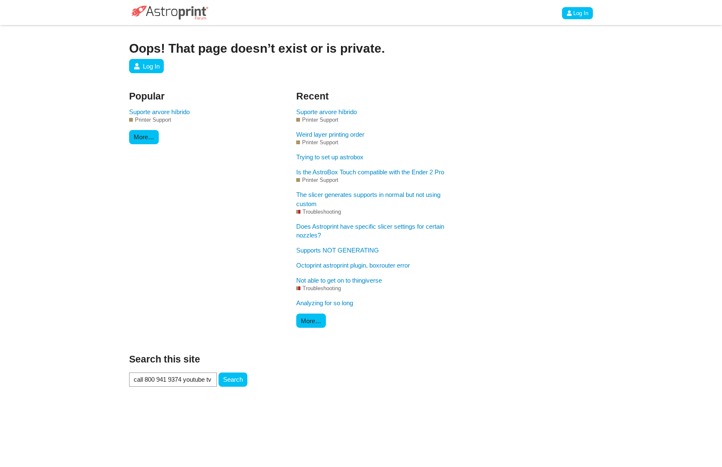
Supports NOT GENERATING (337, 250)
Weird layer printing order (330, 134)
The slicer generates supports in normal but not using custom (368, 199)
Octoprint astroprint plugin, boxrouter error (353, 265)
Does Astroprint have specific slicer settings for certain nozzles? (370, 231)
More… (144, 136)
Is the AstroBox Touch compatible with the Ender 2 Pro (370, 172)
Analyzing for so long (324, 302)
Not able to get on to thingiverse (339, 280)
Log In (580, 13)
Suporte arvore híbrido (159, 111)
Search (233, 379)
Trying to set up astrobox (330, 157)
